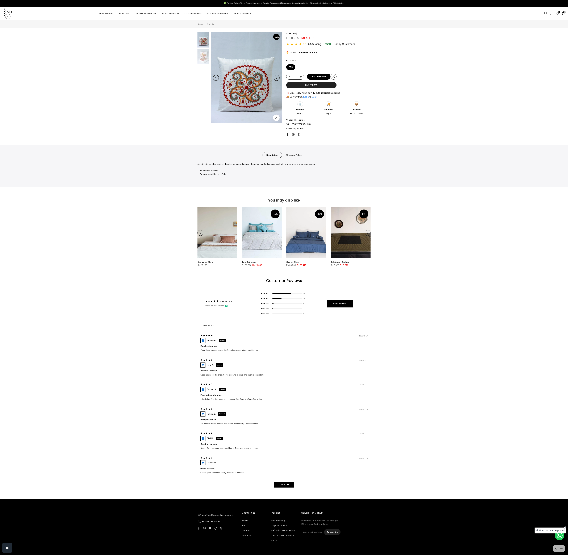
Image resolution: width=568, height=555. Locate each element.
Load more (284, 484)
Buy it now (311, 85)
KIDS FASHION (172, 13)
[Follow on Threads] (221, 528)
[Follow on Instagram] (204, 528)
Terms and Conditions (282, 535)
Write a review (339, 303)
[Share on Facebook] (287, 134)
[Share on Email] (293, 134)
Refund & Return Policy (283, 530)
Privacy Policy (278, 520)
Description (272, 155)
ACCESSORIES (244, 13)
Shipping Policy (294, 155)
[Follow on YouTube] (210, 528)
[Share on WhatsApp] (298, 134)
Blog (244, 525)
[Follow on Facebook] (198, 528)
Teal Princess (249, 262)
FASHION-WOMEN (219, 13)
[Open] (7, 548)
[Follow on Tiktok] (215, 528)
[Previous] (216, 78)
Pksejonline (299, 120)
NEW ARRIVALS (106, 13)
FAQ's (274, 540)
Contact (246, 530)
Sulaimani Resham (340, 262)
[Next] (277, 78)
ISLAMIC (126, 13)
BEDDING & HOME (147, 13)
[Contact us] (559, 535)
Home (199, 24)
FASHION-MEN (194, 13)
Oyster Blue (292, 262)
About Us (246, 535)
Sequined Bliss (205, 262)
